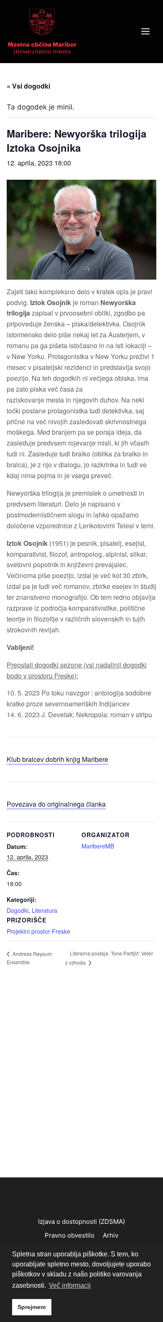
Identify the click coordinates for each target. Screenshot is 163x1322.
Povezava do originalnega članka (56, 804)
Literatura (44, 910)
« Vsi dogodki (28, 86)
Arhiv (110, 1235)
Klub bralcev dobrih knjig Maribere (57, 759)
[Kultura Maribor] (42, 31)
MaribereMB (98, 846)
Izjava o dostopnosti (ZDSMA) (81, 1221)
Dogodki (17, 910)
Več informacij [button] (70, 1285)
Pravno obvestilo (69, 1235)
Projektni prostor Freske (38, 931)
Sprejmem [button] (32, 1307)
